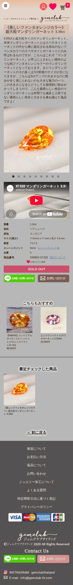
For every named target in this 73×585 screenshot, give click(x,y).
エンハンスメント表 (49, 248)
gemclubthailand (43, 572)
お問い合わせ (36, 473)
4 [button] (31, 177)
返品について (36, 465)
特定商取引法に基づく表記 (36, 498)
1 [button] (14, 177)
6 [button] (42, 177)
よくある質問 (36, 490)
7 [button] (48, 177)
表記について (58, 257)
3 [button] (25, 177)
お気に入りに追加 (37, 262)
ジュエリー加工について (36, 482)
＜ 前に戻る (36, 432)
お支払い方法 (36, 457)
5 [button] (36, 177)
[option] (36, 140)
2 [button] (20, 177)
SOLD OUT (36, 269)
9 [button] (59, 177)
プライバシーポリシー (36, 507)
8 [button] (53, 177)
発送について (36, 448)
